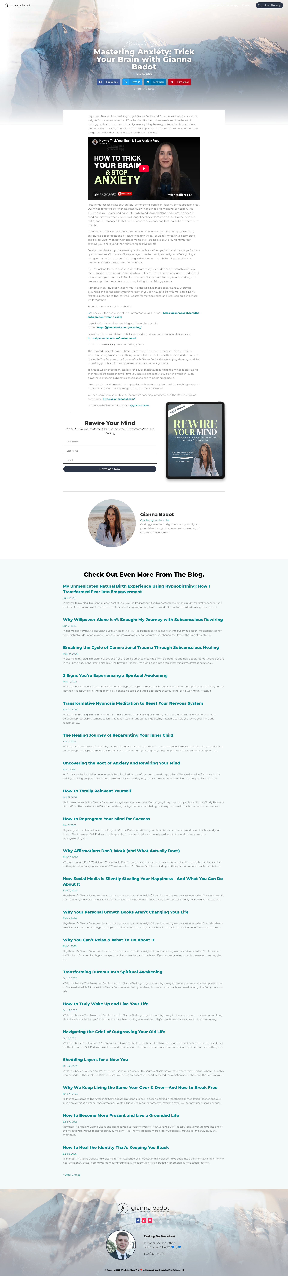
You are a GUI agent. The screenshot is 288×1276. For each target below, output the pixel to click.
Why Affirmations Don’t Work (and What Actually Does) (121, 850)
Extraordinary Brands (155, 1270)
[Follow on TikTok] (144, 1220)
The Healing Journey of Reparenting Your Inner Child (118, 735)
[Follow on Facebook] (138, 1220)
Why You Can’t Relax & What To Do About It (108, 940)
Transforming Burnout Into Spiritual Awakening (112, 972)
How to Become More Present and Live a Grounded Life (121, 1115)
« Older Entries (71, 1174)
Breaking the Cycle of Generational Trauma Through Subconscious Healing (141, 647)
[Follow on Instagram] (150, 1220)
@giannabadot (139, 405)
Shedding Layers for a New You (95, 1059)
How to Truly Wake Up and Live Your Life (105, 1003)
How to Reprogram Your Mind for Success (106, 818)
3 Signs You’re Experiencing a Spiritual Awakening (115, 675)
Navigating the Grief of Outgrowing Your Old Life (114, 1031)
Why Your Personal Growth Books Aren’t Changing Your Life (126, 912)
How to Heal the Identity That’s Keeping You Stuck (116, 1147)
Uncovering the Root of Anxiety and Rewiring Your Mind (121, 763)
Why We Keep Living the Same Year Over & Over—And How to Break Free (140, 1087)
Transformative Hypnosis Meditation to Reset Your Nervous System (133, 703)
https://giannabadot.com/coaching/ (119, 327)
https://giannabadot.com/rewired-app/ (112, 338)
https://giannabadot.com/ (119, 399)
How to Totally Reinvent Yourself (97, 791)
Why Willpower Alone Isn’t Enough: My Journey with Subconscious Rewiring (143, 619)
